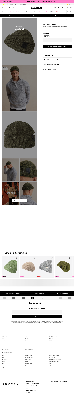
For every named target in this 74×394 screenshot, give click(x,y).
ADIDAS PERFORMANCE (54, 355)
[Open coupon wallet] (55, 8)
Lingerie (3, 340)
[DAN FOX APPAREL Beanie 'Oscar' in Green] (19, 135)
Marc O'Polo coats (53, 336)
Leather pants (52, 345)
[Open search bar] (70, 12)
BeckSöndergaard (29, 357)
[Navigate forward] (68, 12)
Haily (26, 365)
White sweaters (5, 338)
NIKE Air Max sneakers (54, 340)
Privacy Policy (16, 322)
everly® (3, 355)
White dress (51, 338)
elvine (26, 361)
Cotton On (4, 359)
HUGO (3, 357)
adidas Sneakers (29, 336)
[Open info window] (71, 1)
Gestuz (3, 365)
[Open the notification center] (63, 8)
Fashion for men (5, 349)
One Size (46, 36)
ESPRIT (3, 361)
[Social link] (3, 384)
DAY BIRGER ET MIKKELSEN (55, 359)
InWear (50, 365)
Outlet (5, 4)
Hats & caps (58, 19)
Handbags (27, 338)
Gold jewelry (51, 347)
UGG (3, 363)
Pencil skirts (27, 345)
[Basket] (71, 8)
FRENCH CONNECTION (54, 361)
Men (10, 7)
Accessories (51, 19)
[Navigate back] (4, 20)
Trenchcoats (28, 340)
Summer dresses (29, 349)
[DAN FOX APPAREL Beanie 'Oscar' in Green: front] (19, 41)
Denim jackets (5, 345)
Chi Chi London (52, 357)
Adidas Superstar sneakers (8, 343)
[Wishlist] (67, 8)
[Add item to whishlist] (17, 258)
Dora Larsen (28, 359)
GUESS (50, 363)
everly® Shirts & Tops (30, 343)
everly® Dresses (28, 347)
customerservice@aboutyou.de (23, 324)
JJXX (3, 367)
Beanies (64, 19)
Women (4, 7)
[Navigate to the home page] (9, 378)
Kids (14, 7)
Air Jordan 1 (4, 336)
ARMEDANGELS (28, 355)
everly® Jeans (5, 347)
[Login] (59, 8)
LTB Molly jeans (52, 343)
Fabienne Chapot (29, 363)
